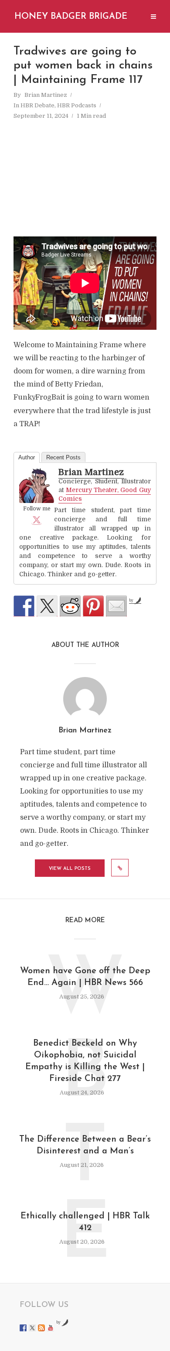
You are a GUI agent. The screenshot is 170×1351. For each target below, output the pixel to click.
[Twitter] (36, 519)
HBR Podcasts (76, 105)
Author (26, 457)
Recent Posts (63, 457)
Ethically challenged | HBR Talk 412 (85, 1222)
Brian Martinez (45, 95)
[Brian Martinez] (36, 485)
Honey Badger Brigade (70, 16)
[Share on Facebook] (24, 605)
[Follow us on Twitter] (32, 1327)
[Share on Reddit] (70, 605)
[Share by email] (116, 605)
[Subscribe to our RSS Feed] (41, 1327)
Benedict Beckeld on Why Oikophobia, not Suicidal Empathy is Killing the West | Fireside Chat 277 (85, 1061)
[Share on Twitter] (47, 605)
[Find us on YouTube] (50, 1327)
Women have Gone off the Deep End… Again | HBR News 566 (85, 977)
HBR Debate (37, 105)
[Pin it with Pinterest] (93, 605)
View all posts (70, 868)
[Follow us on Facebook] (23, 1327)
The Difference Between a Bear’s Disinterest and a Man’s (85, 1145)
